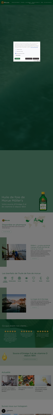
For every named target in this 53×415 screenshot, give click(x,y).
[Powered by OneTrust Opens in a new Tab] (37, 61)
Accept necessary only (29, 58)
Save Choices (17, 58)
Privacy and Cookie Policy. (34, 47)
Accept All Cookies (36, 58)
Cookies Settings (18, 55)
